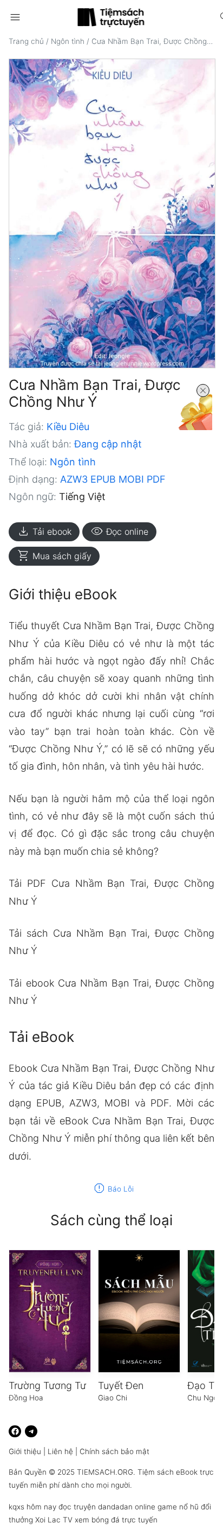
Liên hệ (60, 1451)
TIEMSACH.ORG (105, 1472)
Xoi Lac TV (54, 1519)
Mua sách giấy (54, 556)
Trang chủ (26, 41)
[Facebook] (15, 1431)
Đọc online (119, 531)
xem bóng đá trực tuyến (116, 1519)
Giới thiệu (25, 1451)
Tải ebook (44, 531)
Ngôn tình (67, 41)
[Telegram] (31, 1431)
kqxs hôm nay (32, 1506)
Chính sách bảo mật (114, 1451)
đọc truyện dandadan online (106, 1506)
